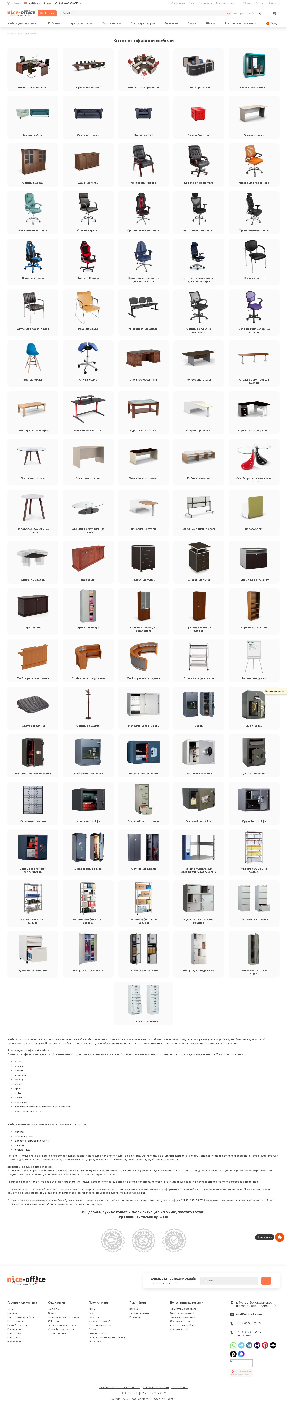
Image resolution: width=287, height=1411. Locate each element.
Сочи (10, 1309)
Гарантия (94, 1317)
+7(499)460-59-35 (66, 3)
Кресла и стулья (81, 23)
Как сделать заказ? (100, 1321)
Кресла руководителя (182, 1317)
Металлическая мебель (240, 23)
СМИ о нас (54, 1321)
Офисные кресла (180, 1321)
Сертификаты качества (61, 1329)
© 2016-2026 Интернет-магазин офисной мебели (143, 1399)
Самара (12, 1313)
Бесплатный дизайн (274, 691)
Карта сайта (179, 1387)
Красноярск (14, 1333)
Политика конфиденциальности (119, 1387)
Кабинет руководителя (183, 1309)
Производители (57, 1333)
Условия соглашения (156, 1387)
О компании (178, 3)
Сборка (247, 3)
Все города (14, 1341)
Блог (191, 3)
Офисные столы (179, 1329)
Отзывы (260, 3)
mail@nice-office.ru (40, 3)
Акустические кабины (182, 1325)
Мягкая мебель (111, 23)
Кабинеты (54, 23)
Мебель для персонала (22, 23)
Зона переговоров (143, 23)
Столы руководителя (182, 1313)
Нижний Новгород (17, 1325)
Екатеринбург (15, 1321)
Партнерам (205, 3)
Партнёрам (137, 1302)
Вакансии (134, 1309)
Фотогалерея (96, 1341)
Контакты (274, 3)
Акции (92, 1309)
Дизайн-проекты (139, 1313)
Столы (192, 23)
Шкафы (210, 23)
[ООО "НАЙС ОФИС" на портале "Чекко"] (241, 1360)
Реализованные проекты (62, 1325)
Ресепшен (171, 23)
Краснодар (13, 1337)
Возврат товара (98, 1333)
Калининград (14, 1329)
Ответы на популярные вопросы (107, 1337)
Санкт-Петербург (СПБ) (21, 1317)
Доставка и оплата (227, 3)
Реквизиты (135, 1317)
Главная (11, 34)
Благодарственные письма (63, 1317)
